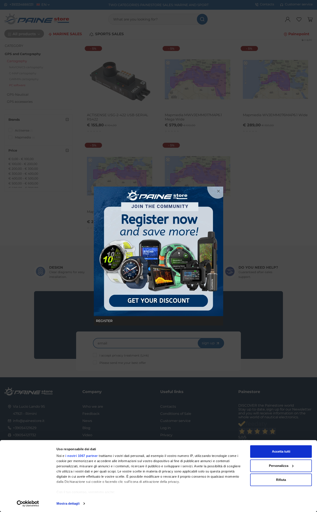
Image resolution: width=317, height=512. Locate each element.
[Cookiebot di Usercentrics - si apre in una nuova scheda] (28, 503)
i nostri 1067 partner (81, 456)
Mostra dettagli (68, 503)
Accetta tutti (281, 451)
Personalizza (278, 466)
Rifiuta (281, 480)
